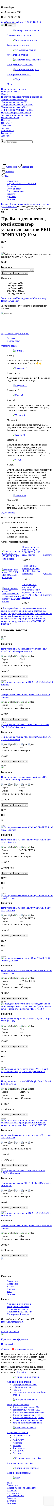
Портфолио (12, 1284)
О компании (13, 181)
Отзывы (11, 338)
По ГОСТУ (6, 123)
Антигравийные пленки (19, 1304)
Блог (9, 1291)
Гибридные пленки (10, 91)
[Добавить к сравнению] (4, 252)
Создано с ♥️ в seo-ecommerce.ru (17, 1349)
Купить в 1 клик (20, 273)
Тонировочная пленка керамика (17, 110)
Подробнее (22, 1372)
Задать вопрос (8, 333)
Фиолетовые (7, 130)
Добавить (47, 555)
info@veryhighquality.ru (12, 22)
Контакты (12, 199)
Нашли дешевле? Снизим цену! (31, 298)
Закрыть (33, 1372)
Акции (10, 1286)
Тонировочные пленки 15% (14, 102)
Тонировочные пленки (18, 1306)
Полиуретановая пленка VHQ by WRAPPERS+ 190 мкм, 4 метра (31, 551)
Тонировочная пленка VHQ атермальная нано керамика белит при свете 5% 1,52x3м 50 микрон (32, 591)
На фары (5, 120)
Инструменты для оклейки (20, 1311)
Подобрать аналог (10, 301)
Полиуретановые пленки (13, 89)
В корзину (6, 273)
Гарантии (11, 194)
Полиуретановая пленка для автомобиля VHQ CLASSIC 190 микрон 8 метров (24, 650)
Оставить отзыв (9, 346)
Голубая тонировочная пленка (16, 112)
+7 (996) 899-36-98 (33, 22)
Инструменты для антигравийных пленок (21, 97)
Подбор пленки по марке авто (21, 183)
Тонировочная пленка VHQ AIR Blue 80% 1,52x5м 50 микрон (31, 570)
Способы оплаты (15, 191)
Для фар (5, 94)
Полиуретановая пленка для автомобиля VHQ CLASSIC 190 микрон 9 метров (24, 778)
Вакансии (12, 186)
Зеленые (5, 128)
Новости (11, 1289)
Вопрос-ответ (13, 341)
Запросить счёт (8, 298)
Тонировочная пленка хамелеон (17, 104)
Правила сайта (8, 1344)
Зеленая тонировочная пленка (16, 115)
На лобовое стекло (10, 117)
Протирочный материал (19, 1314)
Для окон (5, 135)
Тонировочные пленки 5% (14, 99)
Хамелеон (6, 125)
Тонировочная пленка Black (15, 107)
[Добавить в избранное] (2, 252)
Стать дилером (14, 188)
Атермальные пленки (17, 1309)
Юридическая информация (14, 1339)
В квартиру (6, 133)
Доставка (11, 196)
